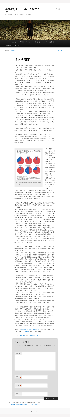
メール (18, 385)
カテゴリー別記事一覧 (48, 42)
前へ (58, 51)
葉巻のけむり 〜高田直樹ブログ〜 (22, 10)
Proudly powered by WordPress (35, 411)
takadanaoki (32, 335)
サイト (17, 393)
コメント (18, 353)
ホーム (7, 42)
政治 (24, 335)
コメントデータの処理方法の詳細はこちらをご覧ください (24, 404)
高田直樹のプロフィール (26, 42)
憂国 (21, 335)
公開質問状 (26, 332)
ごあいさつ (14, 42)
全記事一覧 (37, 42)
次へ (63, 51)
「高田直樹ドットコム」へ (12, 45)
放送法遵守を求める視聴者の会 (30, 330)
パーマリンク (38, 335)
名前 (18, 376)
